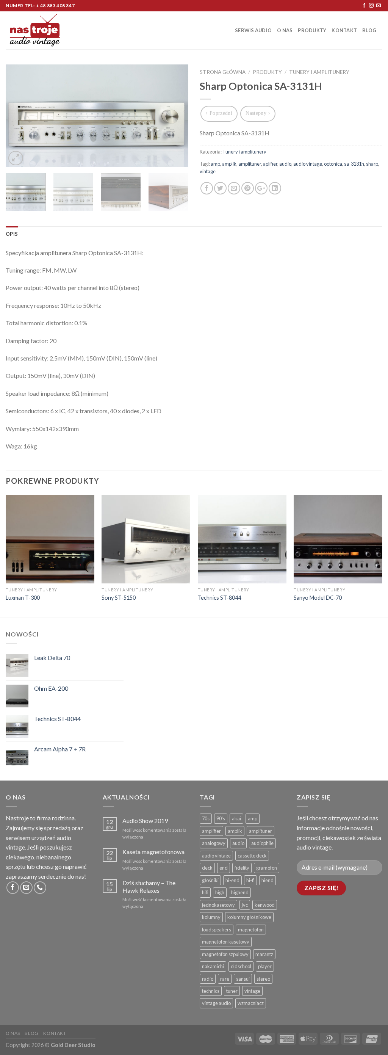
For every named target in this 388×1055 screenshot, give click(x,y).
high (219, 892)
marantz (264, 954)
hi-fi (250, 880)
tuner (232, 991)
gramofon (266, 868)
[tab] (12, 233)
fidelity (242, 868)
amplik (229, 164)
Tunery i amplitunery (319, 72)
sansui (243, 979)
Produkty (312, 30)
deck (207, 868)
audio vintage (307, 164)
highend (240, 892)
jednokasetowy (218, 905)
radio (207, 979)
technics (210, 991)
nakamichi (213, 966)
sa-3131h (354, 164)
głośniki (210, 880)
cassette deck (252, 856)
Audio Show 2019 (145, 820)
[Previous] (19, 116)
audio (285, 164)
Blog (369, 30)
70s (206, 818)
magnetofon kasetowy (225, 942)
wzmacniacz (251, 1003)
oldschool (241, 966)
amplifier (211, 831)
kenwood (265, 905)
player (265, 966)
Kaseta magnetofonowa (153, 851)
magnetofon (251, 929)
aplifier (270, 164)
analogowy (213, 843)
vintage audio (216, 1003)
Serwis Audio (253, 30)
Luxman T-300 (23, 597)
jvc (245, 905)
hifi (205, 892)
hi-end (232, 880)
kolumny (211, 917)
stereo (263, 979)
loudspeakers (216, 929)
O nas (285, 30)
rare (224, 979)
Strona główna (223, 72)
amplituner (249, 164)
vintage (208, 171)
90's (220, 818)
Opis (12, 234)
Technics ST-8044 (219, 597)
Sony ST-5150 (119, 597)
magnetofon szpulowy (225, 954)
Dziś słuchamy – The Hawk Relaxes (148, 886)
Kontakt (344, 30)
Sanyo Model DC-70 (318, 597)
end (223, 868)
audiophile (262, 843)
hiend (267, 880)
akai (236, 818)
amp (215, 164)
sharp (372, 164)
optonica (333, 164)
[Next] (175, 116)
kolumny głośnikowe (249, 917)
